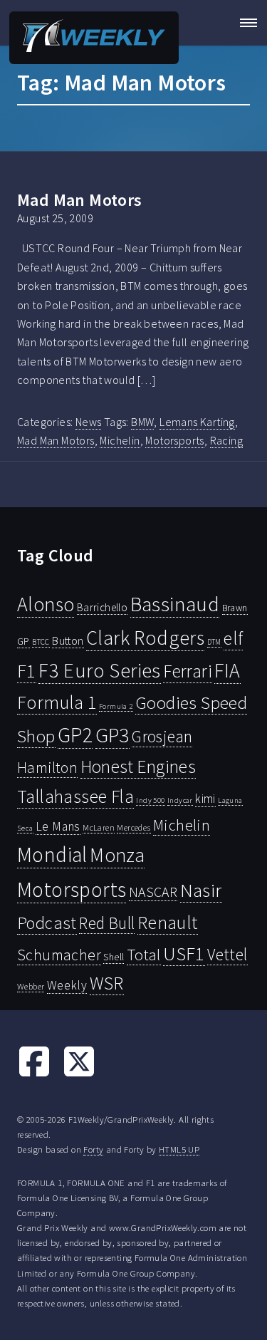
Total (144, 955)
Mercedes (133, 827)
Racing (226, 440)
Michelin (120, 440)
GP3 (112, 735)
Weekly (67, 985)
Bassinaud (175, 604)
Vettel (227, 954)
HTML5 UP (179, 1149)
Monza (117, 855)
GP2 (75, 735)
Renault (167, 922)
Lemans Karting (197, 422)
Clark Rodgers (145, 637)
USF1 (184, 953)
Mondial (52, 854)
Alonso (45, 604)
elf (233, 638)
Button (67, 640)
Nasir (201, 890)
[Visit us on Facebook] (34, 1074)
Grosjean (162, 736)
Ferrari (187, 671)
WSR (107, 983)
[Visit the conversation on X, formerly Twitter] (79, 1074)
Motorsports (174, 440)
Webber (30, 986)
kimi (205, 798)
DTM (214, 642)
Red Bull (107, 923)
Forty (93, 1149)
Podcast (47, 923)
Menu (244, 23)
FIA (227, 670)
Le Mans (58, 826)
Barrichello (102, 607)
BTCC (41, 642)
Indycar (180, 800)
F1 (26, 670)
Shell (113, 956)
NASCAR (153, 891)
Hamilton (47, 767)
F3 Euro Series (99, 670)
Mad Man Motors (79, 200)
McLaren (99, 827)
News (88, 422)
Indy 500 (150, 800)
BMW (142, 422)
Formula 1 (57, 702)
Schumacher (59, 955)
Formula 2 (116, 706)
